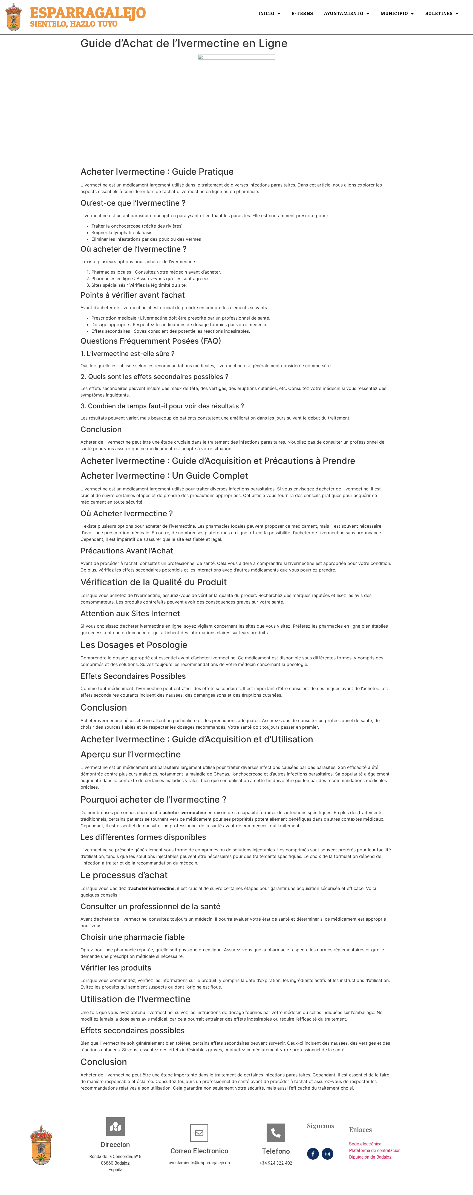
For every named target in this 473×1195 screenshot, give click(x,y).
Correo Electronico (199, 1151)
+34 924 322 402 (275, 1163)
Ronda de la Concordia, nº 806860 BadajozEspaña (115, 1163)
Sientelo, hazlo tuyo (73, 23)
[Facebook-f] (313, 1154)
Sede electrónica (365, 1144)
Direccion (115, 1145)
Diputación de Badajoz (370, 1157)
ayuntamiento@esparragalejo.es (199, 1162)
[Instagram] (327, 1154)
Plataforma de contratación (374, 1150)
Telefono (276, 1151)
